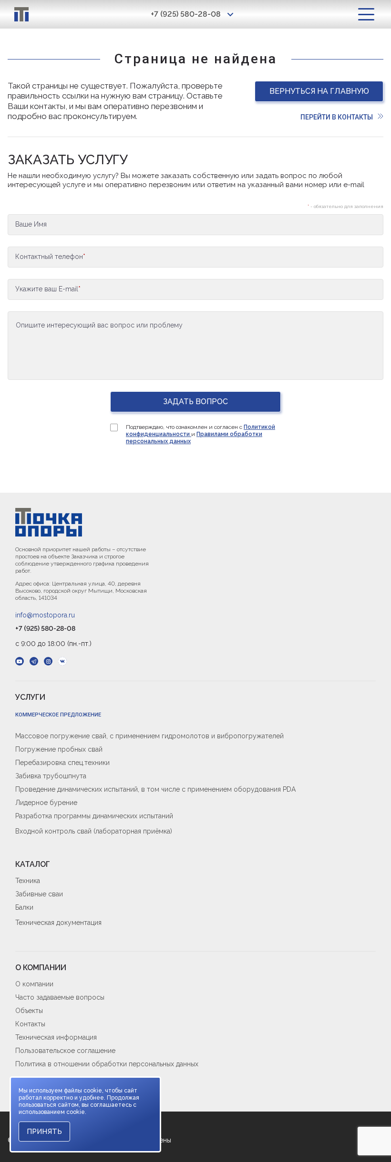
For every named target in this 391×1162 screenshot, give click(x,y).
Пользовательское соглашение (65, 1050)
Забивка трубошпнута (50, 776)
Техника (27, 880)
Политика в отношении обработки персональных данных (106, 1064)
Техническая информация (56, 1037)
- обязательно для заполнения (345, 206)
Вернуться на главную (319, 91)
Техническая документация (58, 922)
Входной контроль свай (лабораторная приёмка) (93, 831)
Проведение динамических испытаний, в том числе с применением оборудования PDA (155, 789)
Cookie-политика (42, 1079)
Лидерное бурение (46, 802)
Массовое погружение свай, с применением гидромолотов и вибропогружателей (149, 736)
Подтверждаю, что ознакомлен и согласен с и (200, 434)
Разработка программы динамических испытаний (94, 816)
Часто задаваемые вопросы (59, 997)
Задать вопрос (195, 401)
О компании (34, 984)
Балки (24, 907)
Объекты (29, 1010)
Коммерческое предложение (58, 715)
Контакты (30, 1024)
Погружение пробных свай (59, 749)
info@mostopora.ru (45, 615)
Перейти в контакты (336, 117)
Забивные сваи (39, 894)
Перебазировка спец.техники (62, 762)
